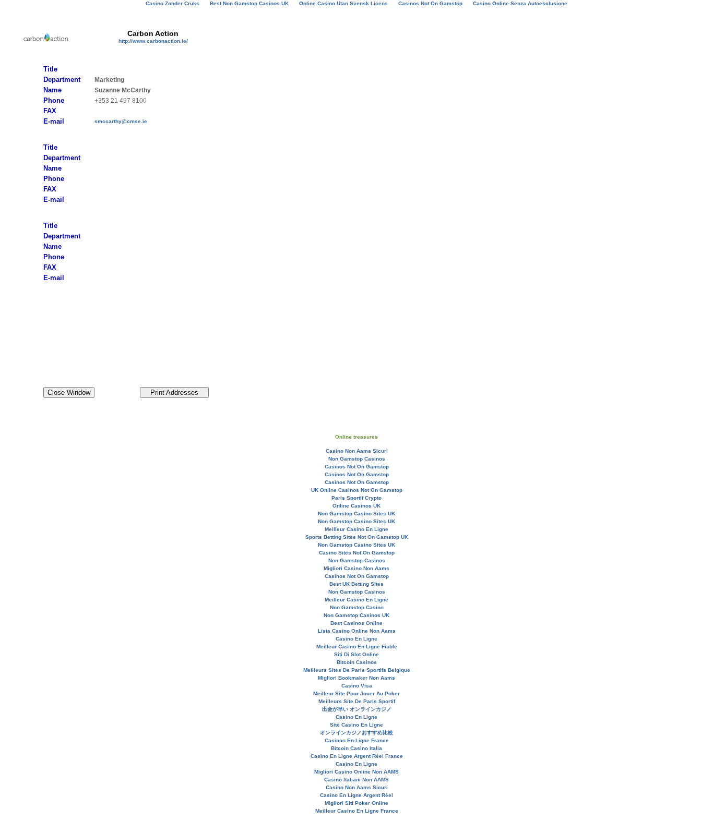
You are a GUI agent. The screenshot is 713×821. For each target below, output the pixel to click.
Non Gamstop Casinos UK (356, 615)
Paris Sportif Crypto (356, 498)
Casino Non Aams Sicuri (357, 451)
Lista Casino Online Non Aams (357, 631)
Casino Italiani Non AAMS (356, 779)
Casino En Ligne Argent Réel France (357, 756)
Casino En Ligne (356, 639)
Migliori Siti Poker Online (356, 803)
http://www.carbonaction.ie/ (153, 41)
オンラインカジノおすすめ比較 (356, 732)
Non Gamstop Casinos (356, 459)
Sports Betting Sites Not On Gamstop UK (356, 537)
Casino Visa (356, 686)
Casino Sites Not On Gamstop (357, 553)
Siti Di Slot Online (356, 654)
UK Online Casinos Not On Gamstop (356, 490)
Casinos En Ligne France (357, 740)
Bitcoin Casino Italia (356, 748)
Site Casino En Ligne (356, 725)
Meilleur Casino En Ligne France (356, 811)
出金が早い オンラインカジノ (356, 709)
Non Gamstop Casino (357, 607)
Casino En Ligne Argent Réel (356, 795)
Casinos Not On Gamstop (357, 466)
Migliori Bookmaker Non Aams (356, 678)
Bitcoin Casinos (357, 662)
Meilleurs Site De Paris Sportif (356, 701)
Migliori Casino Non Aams (356, 568)
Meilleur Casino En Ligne (356, 529)
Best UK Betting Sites (356, 584)
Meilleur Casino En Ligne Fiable (356, 646)
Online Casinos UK (356, 506)
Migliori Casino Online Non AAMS (356, 772)
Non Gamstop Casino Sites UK (356, 513)
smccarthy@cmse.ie (120, 121)
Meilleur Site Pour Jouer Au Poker (356, 693)
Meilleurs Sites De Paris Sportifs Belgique (356, 670)
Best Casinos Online (356, 623)
